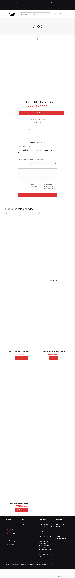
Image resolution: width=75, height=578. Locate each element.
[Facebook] (59, 8)
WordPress (49, 564)
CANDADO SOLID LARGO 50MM (53, 352)
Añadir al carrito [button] (21, 358)
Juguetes (12, 537)
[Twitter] (61, 8)
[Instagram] (66, 8)
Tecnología (12, 541)
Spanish (59, 577)
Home (11, 526)
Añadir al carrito (41, 113)
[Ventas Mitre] (11, 14)
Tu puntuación (23, 164)
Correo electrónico (35, 185)
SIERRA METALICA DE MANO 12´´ (21, 352)
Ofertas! (11, 544)
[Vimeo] (63, 8)
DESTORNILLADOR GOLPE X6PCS (21, 503)
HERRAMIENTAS (41, 119)
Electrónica (12, 533)
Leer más (53, 358)
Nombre (21, 185)
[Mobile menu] (66, 14)
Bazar (11, 529)
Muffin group (22, 564)
